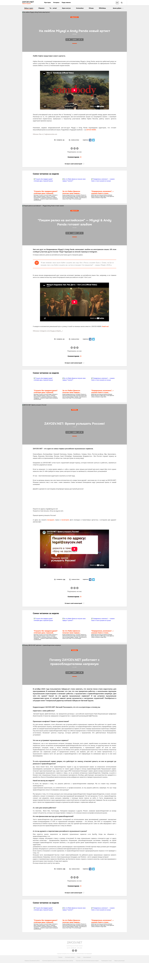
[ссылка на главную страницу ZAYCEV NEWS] (28, 2)
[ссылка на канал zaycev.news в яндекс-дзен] (74, 148)
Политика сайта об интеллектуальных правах (87, 960)
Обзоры (91, 8)
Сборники (41, 8)
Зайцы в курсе (28, 8)
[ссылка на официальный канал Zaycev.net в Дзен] (73, 950)
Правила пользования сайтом (32, 960)
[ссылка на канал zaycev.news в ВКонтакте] (72, 148)
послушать (50, 520)
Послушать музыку (69, 957)
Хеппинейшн (80, 8)
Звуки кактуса (66, 8)
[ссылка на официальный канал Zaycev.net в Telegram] (76, 950)
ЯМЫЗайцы (102, 8)
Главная (60, 957)
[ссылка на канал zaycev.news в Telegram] (77, 148)
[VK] (90, 140)
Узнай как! (105, 326)
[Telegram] (93, 140)
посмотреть (65, 520)
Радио (78, 957)
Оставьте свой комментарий (73, 164)
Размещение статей (106, 960)
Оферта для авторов (119, 960)
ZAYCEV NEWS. (91, 130)
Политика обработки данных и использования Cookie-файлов (57, 960)
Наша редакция (87, 957)
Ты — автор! (53, 8)
